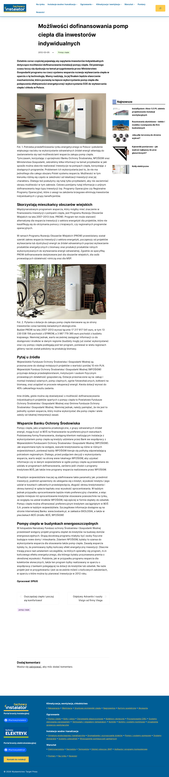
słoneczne (120, 718)
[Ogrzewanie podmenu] (92, 4)
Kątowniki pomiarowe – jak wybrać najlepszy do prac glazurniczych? (145, 149)
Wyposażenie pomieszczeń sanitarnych (98, 738)
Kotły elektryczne (140, 166)
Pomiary (52, 756)
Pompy (51, 718)
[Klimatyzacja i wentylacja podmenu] (121, 4)
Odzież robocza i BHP (101, 749)
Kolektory (110, 718)
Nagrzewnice (109, 708)
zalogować (35, 666)
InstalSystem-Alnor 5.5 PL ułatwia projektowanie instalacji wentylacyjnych (148, 111)
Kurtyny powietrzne (127, 708)
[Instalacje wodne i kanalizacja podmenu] (76, 4)
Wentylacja (67, 708)
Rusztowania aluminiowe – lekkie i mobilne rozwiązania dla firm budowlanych (148, 124)
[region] (63, 633)
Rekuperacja (54, 708)
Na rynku (62, 756)
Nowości (73, 756)
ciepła (58, 718)
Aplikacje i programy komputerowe (130, 749)
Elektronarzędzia (56, 749)
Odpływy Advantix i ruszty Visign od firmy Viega (87, 598)
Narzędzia (71, 749)
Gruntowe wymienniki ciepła (87, 708)
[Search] (160, 8)
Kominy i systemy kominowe (131, 722)
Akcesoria (143, 708)
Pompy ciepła (63, 52)
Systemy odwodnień (68, 738)
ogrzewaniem (63, 722)
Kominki (112, 722)
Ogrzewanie (83, 718)
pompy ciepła (24, 610)
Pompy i (129, 735)
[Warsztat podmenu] (134, 4)
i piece (72, 718)
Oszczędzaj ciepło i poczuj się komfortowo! (39, 598)
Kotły (66, 718)
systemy (137, 735)
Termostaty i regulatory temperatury (89, 722)
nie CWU (142, 718)
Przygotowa (132, 718)
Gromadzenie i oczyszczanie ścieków (105, 735)
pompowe (146, 735)
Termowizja (83, 749)
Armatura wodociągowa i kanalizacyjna (66, 735)
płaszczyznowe (96, 718)
